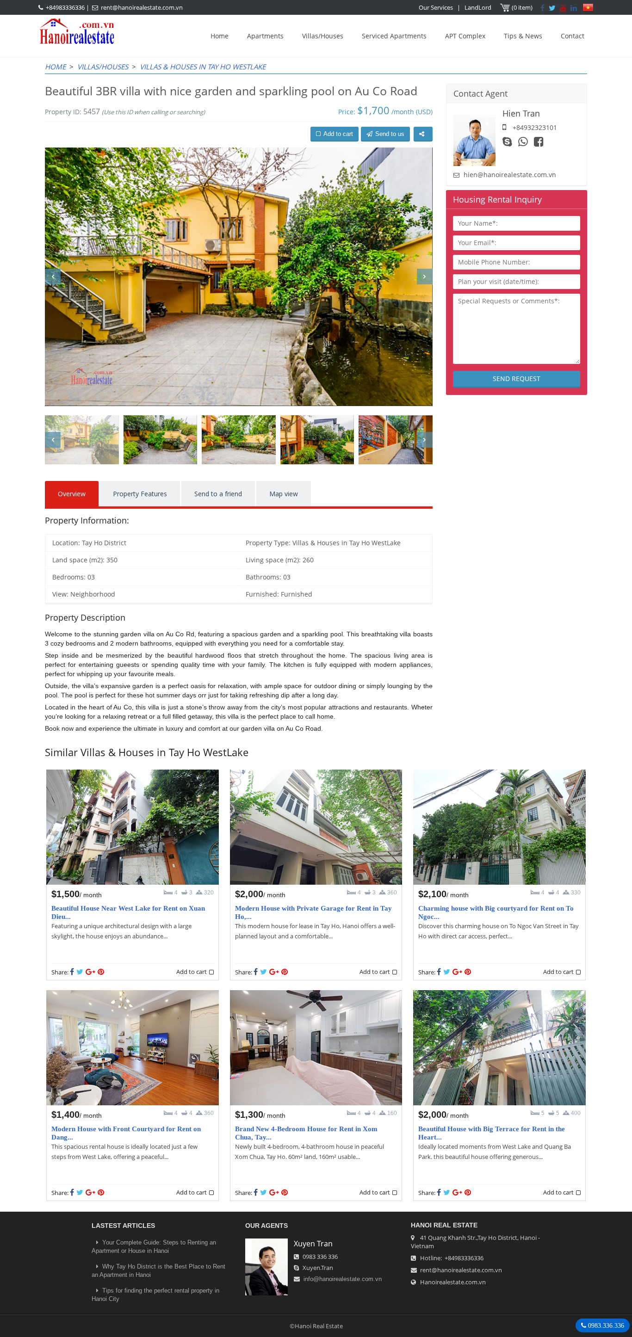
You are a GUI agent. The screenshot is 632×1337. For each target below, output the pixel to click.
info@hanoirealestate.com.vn (343, 1278)
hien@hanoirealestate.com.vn (510, 174)
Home (220, 35)
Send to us (389, 133)
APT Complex (465, 35)
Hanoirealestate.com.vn (453, 1282)
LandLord (478, 7)
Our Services (436, 7)
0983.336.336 (605, 1325)
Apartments (265, 35)
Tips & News (523, 35)
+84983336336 (65, 7)
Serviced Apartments (394, 35)
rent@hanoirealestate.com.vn (142, 7)
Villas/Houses (322, 35)
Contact (572, 35)
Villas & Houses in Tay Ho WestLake (203, 66)
